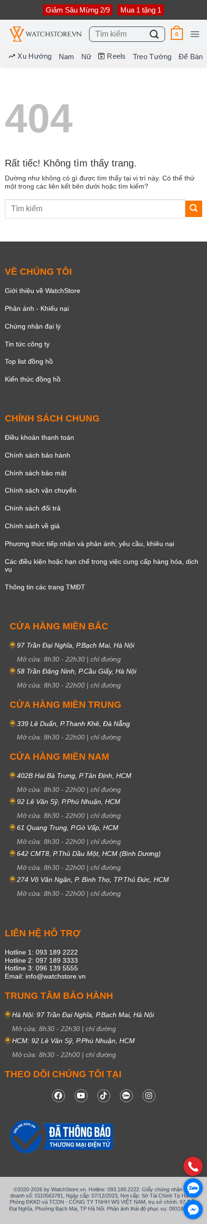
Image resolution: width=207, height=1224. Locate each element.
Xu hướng (34, 56)
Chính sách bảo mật (35, 473)
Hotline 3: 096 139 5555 (41, 968)
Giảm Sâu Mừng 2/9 (78, 10)
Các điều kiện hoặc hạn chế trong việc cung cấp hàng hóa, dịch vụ (101, 566)
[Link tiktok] (103, 1095)
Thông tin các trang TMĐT (45, 587)
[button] (177, 34)
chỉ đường (106, 659)
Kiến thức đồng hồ (33, 379)
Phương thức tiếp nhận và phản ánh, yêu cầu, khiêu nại (89, 544)
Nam (67, 56)
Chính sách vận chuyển (41, 490)
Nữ (86, 56)
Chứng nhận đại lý (33, 326)
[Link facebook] (58, 1095)
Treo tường (152, 56)
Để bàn (191, 56)
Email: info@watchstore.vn (45, 976)
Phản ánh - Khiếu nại (37, 308)
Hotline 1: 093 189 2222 (41, 952)
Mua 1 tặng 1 (140, 10)
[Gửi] (154, 34)
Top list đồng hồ (29, 361)
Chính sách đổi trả (33, 508)
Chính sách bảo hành (37, 455)
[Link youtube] (81, 1095)
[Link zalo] (126, 1095)
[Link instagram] (148, 1095)
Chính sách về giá (32, 526)
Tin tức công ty (27, 344)
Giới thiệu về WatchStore (42, 290)
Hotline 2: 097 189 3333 (41, 960)
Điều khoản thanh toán (39, 437)
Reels (116, 56)
